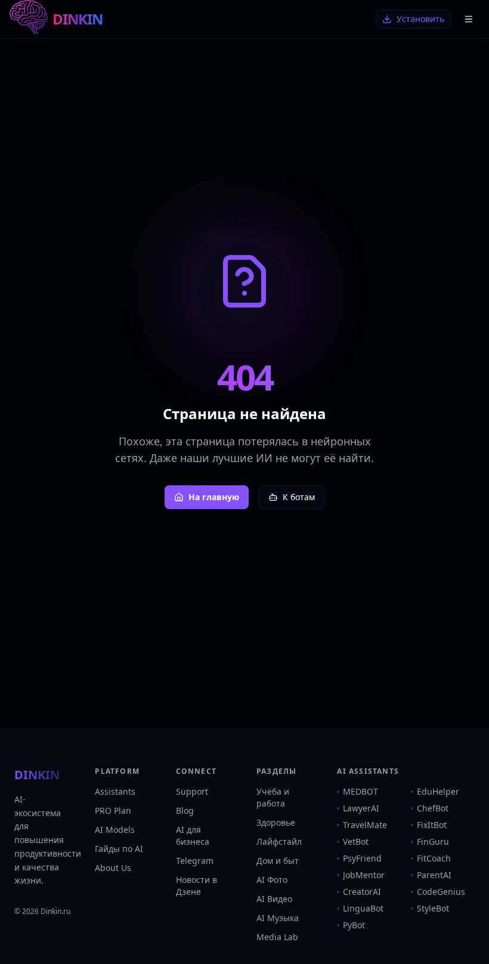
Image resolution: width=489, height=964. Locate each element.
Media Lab (277, 937)
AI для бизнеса (192, 835)
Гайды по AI (119, 848)
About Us (113, 867)
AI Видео (274, 898)
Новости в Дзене (196, 885)
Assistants (115, 791)
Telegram (194, 860)
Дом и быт (277, 860)
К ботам (299, 497)
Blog (185, 810)
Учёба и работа (272, 797)
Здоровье (275, 822)
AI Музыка (277, 917)
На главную (213, 497)
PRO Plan (113, 810)
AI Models (115, 829)
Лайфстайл (279, 841)
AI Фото (271, 879)
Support (192, 791)
